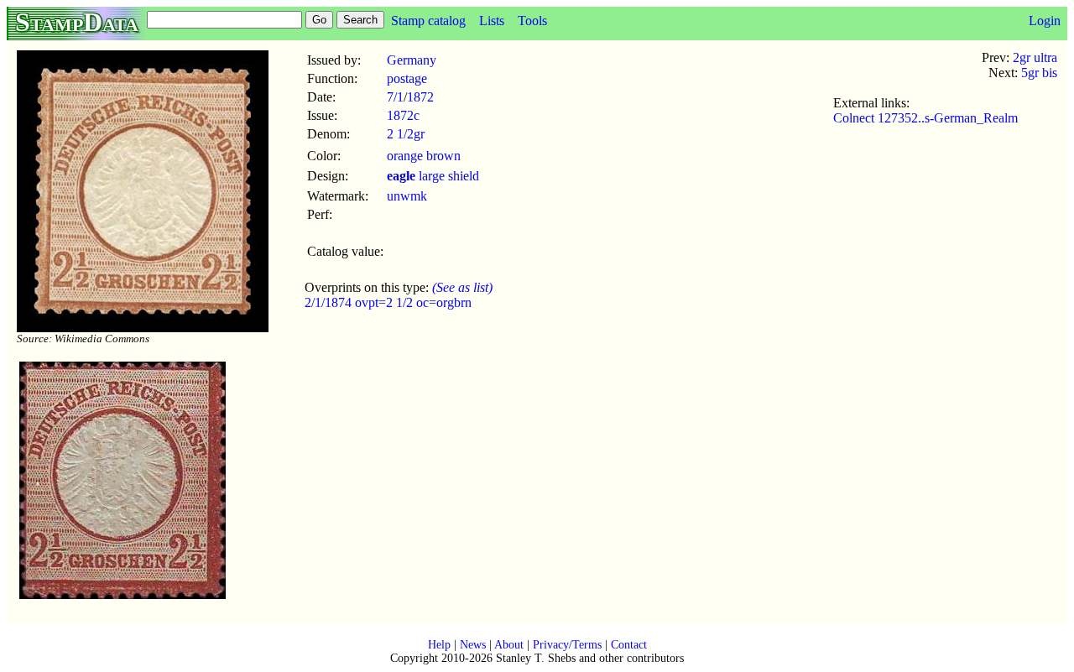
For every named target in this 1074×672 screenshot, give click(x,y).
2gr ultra (1035, 57)
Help (439, 644)
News (473, 644)
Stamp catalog (428, 20)
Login (1045, 20)
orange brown (424, 155)
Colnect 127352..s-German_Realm (925, 118)
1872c (403, 115)
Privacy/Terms (567, 644)
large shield (433, 176)
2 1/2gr (406, 134)
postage (407, 78)
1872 (420, 97)
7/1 (395, 97)
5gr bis (1039, 72)
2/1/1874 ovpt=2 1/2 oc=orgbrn (388, 302)
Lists (491, 20)
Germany (411, 60)
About (509, 644)
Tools (532, 20)
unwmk (407, 196)
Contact (629, 644)
